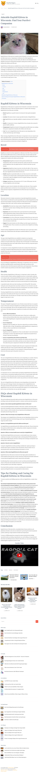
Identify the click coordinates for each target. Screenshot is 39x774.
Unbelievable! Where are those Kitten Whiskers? (14, 755)
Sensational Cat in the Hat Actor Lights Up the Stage (15, 750)
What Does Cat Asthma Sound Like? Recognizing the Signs (16, 663)
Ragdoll (3, 14)
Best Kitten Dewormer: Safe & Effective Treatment (14, 671)
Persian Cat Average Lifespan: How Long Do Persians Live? (16, 738)
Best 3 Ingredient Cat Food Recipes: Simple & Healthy (15, 711)
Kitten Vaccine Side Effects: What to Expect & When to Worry (16, 694)
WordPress (15, 770)
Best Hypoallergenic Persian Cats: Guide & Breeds (14, 660)
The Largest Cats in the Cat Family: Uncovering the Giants (16, 643)
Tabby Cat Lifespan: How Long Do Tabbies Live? (14, 735)
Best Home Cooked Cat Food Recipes (12, 719)
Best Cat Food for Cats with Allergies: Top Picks (13, 633)
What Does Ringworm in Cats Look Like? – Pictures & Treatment (17, 656)
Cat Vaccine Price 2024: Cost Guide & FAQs (13, 684)
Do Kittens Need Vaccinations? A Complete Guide (14, 689)
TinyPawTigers (10, 3)
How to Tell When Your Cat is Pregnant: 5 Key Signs (14, 752)
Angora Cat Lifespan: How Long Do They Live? (13, 730)
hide (11, 81)
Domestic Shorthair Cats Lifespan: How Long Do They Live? (16, 637)
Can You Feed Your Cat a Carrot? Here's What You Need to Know (17, 748)
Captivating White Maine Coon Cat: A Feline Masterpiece (15, 757)
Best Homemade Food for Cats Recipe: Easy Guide (14, 714)
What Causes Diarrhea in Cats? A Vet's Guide (13, 667)
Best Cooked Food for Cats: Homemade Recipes (14, 630)
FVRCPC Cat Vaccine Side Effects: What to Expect (14, 686)
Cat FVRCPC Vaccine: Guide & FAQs (11, 680)
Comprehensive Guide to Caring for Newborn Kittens (15, 640)
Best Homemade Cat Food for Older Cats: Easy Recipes (15, 717)
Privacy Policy (3, 771)
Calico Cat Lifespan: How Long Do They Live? (13, 732)
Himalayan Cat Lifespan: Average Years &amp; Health (15, 727)
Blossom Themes (4, 770)
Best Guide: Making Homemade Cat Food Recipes (14, 707)
